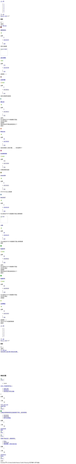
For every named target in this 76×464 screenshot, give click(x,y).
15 (4, 311)
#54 (4, 167)
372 (4, 160)
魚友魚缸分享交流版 (9, 391)
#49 (4, 43)
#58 (4, 262)
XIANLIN (6, 415)
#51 (4, 93)
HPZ (2, 430)
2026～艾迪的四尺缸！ (6, 386)
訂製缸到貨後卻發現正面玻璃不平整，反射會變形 (14, 412)
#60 (4, 317)
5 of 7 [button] (8, 16)
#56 (4, 211)
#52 (4, 115)
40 (4, 256)
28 (4, 232)
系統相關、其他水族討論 (10, 443)
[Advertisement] (38, 363)
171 (4, 65)
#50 (4, 71)
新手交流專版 (7, 417)
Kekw (5, 441)
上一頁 (2, 1)
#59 (4, 292)
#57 (4, 239)
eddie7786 (6, 388)
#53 (4, 145)
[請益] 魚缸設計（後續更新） (8, 438)
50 (4, 138)
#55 (4, 189)
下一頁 (2, 14)
